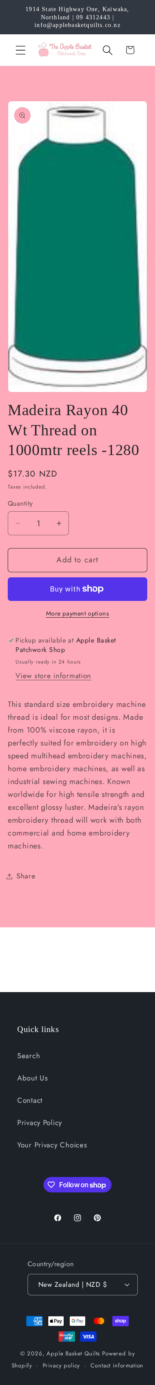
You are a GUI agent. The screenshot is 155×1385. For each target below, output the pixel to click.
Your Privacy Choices (52, 1145)
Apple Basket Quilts (73, 1353)
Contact (30, 1100)
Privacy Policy (39, 1122)
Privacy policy (62, 1365)
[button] (20, 50)
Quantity (20, 503)
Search (28, 1055)
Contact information (116, 1365)
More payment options (77, 613)
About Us (32, 1078)
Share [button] (26, 876)
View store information (53, 675)
